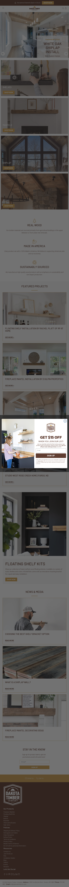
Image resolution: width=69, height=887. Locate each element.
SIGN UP (51, 456)
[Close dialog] (65, 421)
